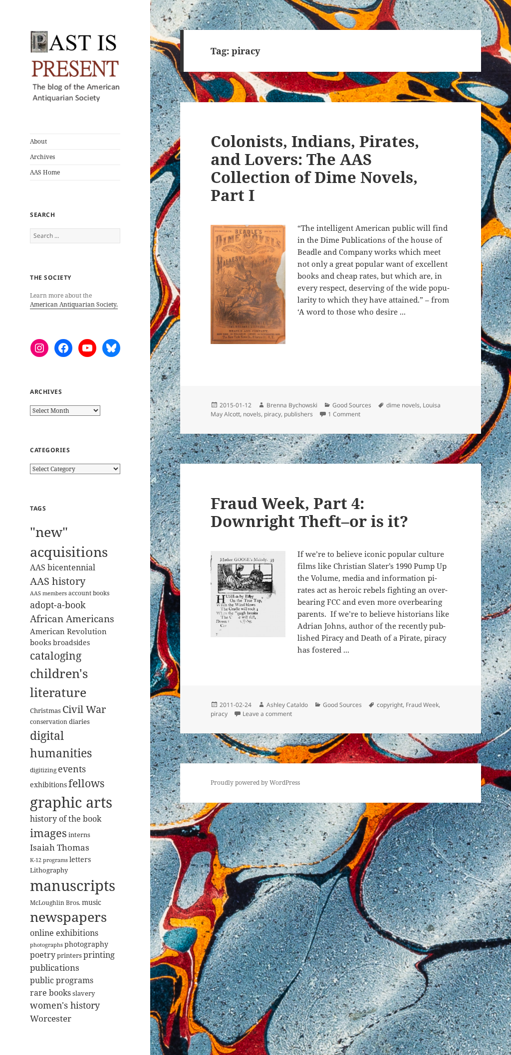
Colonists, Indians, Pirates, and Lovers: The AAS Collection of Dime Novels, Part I (315, 168)
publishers (298, 414)
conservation (48, 721)
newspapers (68, 917)
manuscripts (72, 885)
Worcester (50, 1018)
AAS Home (45, 172)
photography (86, 944)
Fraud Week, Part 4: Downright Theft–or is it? (309, 512)
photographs (46, 944)
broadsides (71, 642)
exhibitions (48, 784)
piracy (272, 414)
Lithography (49, 870)
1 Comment (344, 414)
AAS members (48, 593)
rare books (50, 992)
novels (252, 414)
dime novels (403, 405)
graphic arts (71, 802)
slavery (83, 993)
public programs (61, 980)
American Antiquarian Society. (74, 304)
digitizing (43, 770)
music (91, 902)
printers (69, 955)
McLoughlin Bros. (55, 902)
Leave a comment (267, 713)
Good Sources (351, 405)
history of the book (65, 818)
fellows (86, 783)
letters (80, 859)
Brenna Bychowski (291, 405)
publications (54, 967)
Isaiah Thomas (59, 847)
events (72, 768)
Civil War (84, 709)
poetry (42, 954)
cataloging (55, 656)
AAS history (57, 581)
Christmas (45, 710)
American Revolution (68, 631)
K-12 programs (49, 860)
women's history (65, 1005)
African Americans (72, 618)
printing (99, 954)
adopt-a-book (58, 604)
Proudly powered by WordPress (255, 782)
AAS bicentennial (62, 567)
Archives (42, 157)
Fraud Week (422, 705)
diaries (79, 721)
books (40, 642)
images (48, 833)
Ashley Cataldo (287, 705)
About (38, 141)
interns (79, 834)
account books (88, 593)
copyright (390, 705)
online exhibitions (64, 932)
